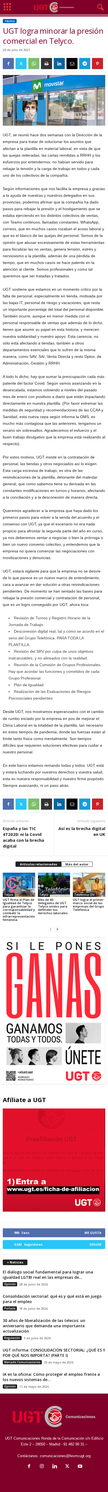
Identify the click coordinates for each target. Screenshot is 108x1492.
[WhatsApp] (33, 63)
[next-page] (57, 929)
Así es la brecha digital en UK (81, 831)
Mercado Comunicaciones (22, 1362)
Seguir (95, 1244)
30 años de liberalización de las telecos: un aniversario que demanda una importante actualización (44, 1326)
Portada (10, 1308)
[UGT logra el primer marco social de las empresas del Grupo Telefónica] (89, 885)
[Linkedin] (59, 63)
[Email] (72, 63)
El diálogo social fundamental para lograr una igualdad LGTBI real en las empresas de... (48, 1274)
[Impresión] (46, 63)
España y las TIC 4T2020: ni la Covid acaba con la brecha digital (23, 837)
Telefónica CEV (84, 895)
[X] (21, 63)
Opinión (10, 1284)
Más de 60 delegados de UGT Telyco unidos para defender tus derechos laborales (53, 906)
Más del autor (76, 864)
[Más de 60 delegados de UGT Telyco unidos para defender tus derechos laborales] (54, 885)
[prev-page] (50, 929)
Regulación (12, 1338)
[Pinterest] (97, 63)
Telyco (10, 21)
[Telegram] (84, 63)
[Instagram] (41, 1467)
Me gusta (92, 1233)
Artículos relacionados (38, 864)
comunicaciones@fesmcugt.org (65, 1456)
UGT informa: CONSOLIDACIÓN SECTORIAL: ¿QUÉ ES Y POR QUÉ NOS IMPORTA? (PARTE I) (54, 1352)
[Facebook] (8, 63)
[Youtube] (79, 1467)
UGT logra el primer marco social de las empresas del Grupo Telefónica (88, 904)
